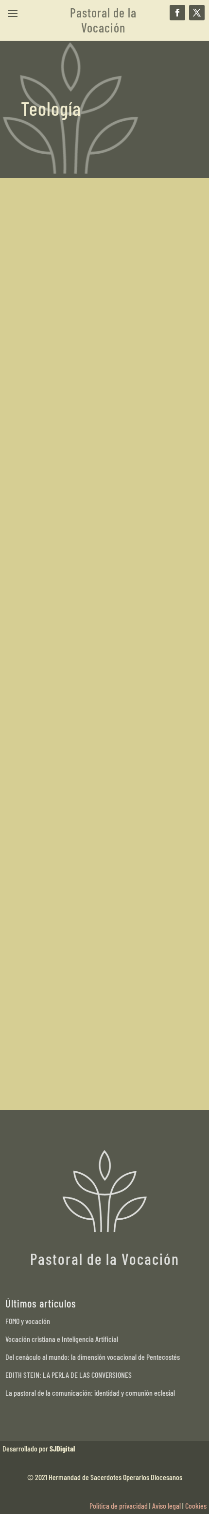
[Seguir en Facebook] (177, 12)
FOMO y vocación (27, 1320)
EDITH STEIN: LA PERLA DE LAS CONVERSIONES (68, 1374)
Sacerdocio (161, 408)
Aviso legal (166, 1505)
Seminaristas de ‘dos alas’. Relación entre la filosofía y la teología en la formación (101, 584)
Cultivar (97, 609)
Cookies (196, 1505)
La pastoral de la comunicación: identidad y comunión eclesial (90, 1392)
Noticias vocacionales (113, 408)
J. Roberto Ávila (62, 609)
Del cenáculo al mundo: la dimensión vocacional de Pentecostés (92, 1356)
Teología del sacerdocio (77, 773)
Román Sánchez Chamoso (76, 989)
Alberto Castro (60, 408)
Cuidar (124, 989)
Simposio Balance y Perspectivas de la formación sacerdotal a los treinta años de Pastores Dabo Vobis (103, 383)
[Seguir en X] (197, 12)
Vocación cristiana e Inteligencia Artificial (61, 1338)
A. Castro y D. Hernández (74, 786)
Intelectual (124, 609)
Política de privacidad (118, 1505)
